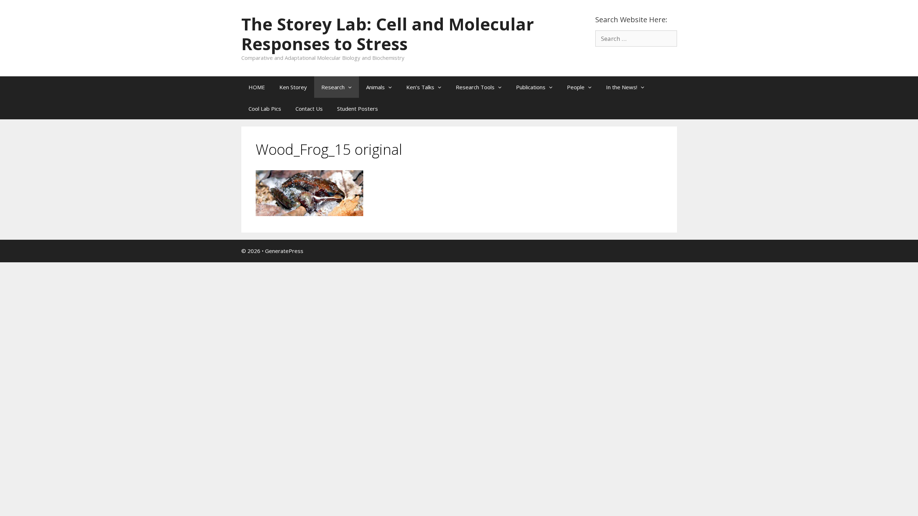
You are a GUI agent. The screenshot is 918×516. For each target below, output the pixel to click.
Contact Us (309, 108)
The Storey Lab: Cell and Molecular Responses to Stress (387, 34)
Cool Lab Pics (265, 108)
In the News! (621, 87)
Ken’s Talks (420, 87)
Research (333, 87)
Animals (375, 87)
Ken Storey (293, 87)
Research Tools (475, 87)
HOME (257, 87)
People (576, 87)
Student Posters (357, 108)
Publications (530, 87)
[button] (352, 87)
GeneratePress (284, 250)
